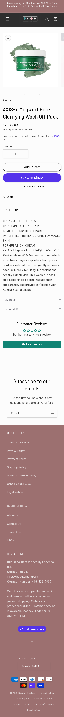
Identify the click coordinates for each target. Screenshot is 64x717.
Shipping (7, 130)
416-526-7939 (42, 581)
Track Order (14, 532)
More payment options (32, 186)
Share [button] (10, 196)
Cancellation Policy (19, 483)
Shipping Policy (16, 467)
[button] (7, 19)
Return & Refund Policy (21, 475)
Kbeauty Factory (26, 693)
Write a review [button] (32, 344)
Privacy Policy (16, 450)
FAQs (10, 540)
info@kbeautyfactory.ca (22, 576)
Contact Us (14, 523)
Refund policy (47, 693)
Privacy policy (23, 698)
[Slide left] (24, 94)
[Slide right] (40, 94)
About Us (13, 515)
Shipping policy (21, 704)
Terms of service (43, 698)
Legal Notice (15, 492)
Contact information (44, 704)
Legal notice (33, 710)
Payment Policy (17, 459)
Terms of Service (18, 442)
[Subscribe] (53, 413)
